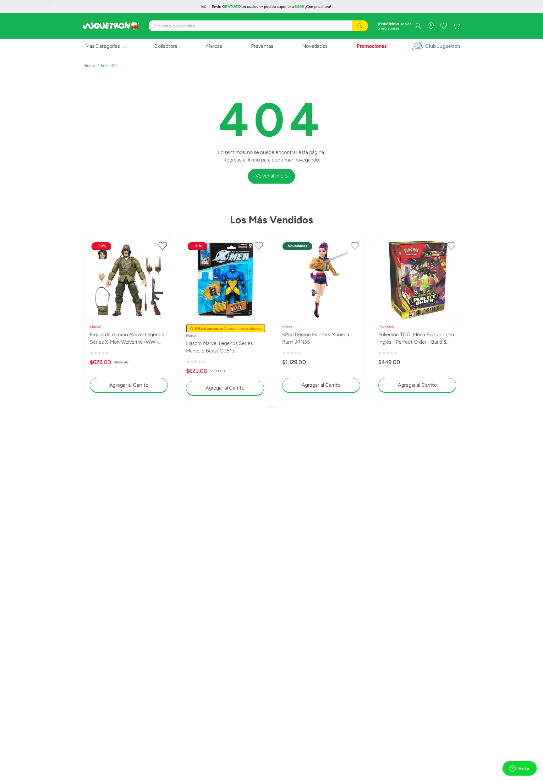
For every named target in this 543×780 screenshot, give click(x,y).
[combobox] (258, 25)
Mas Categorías (102, 46)
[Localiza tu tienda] (431, 26)
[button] (268, 406)
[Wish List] (443, 26)
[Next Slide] (486, 6)
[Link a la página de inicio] (89, 66)
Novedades (314, 46)
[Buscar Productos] (359, 26)
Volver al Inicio (271, 176)
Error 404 (109, 65)
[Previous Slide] (56, 6)
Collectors (165, 46)
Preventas (262, 46)
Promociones (372, 46)
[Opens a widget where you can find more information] (519, 769)
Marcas (214, 46)
